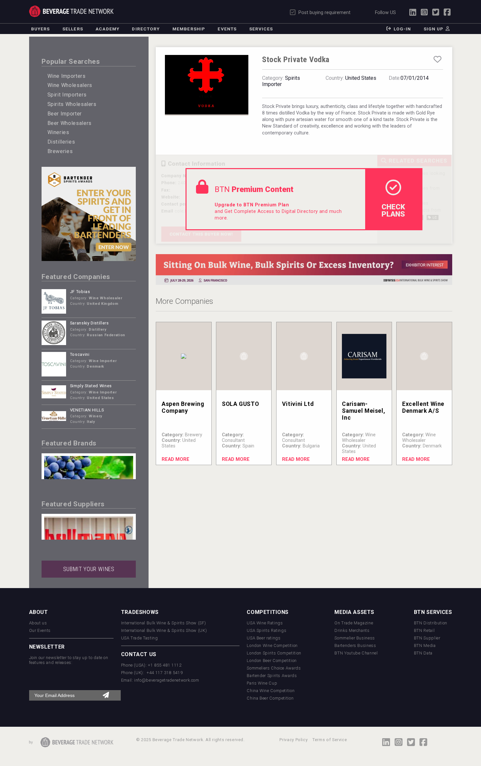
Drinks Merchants (351, 630)
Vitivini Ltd (298, 404)
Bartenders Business (355, 645)
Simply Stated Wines (91, 385)
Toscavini (80, 354)
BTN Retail (424, 630)
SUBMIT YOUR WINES (89, 569)
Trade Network (71, 11)
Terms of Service (329, 739)
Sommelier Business (354, 637)
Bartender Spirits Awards (272, 675)
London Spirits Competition (274, 653)
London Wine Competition (272, 645)
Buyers (40, 28)
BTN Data (423, 653)
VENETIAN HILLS (87, 410)
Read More (175, 459)
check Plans (393, 210)
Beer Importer (64, 114)
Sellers (72, 28)
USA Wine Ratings (265, 622)
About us (38, 622)
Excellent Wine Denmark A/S (423, 407)
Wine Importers (66, 76)
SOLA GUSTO (240, 404)
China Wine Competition (270, 690)
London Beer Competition (272, 660)
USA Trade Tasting (139, 637)
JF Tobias (80, 291)
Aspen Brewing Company (183, 407)
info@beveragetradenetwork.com (166, 680)
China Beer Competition (270, 698)
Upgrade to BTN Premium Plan (252, 205)
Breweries (60, 151)
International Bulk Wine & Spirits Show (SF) (163, 622)
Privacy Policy (293, 739)
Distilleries (61, 142)
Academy (107, 28)
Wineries (58, 132)
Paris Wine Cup (262, 683)
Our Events (40, 630)
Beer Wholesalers (69, 123)
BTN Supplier (427, 637)
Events (227, 28)
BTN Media (425, 645)
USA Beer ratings (263, 637)
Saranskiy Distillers (89, 323)
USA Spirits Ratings (266, 630)
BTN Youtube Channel (356, 653)
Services (261, 28)
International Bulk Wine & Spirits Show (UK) (164, 630)
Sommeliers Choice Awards (274, 668)
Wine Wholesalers (69, 85)
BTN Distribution (430, 622)
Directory (146, 28)
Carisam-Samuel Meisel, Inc (363, 411)
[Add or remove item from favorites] (437, 59)
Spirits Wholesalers (72, 104)
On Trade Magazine (353, 622)
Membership (188, 28)
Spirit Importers (67, 95)
